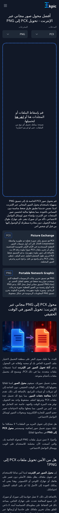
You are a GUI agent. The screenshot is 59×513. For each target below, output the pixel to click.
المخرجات (23, 26)
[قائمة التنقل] (5, 6)
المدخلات (53, 26)
